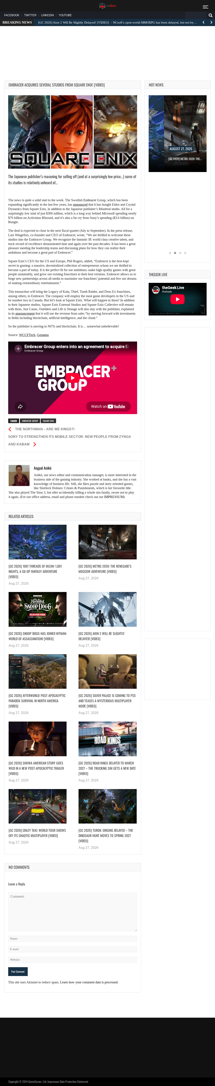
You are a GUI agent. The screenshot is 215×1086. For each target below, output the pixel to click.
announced (80, 204)
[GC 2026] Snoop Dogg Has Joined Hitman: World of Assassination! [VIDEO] (38, 636)
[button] (170, 253)
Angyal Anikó (42, 468)
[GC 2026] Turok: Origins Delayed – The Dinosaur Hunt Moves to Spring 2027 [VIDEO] (106, 835)
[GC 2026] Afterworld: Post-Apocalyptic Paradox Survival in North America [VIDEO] (37, 701)
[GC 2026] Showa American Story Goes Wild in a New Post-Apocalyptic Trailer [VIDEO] (36, 768)
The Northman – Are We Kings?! (45, 429)
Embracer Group (30, 420)
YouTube (65, 15)
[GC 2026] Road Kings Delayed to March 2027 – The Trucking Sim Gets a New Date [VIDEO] (107, 768)
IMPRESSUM (114, 497)
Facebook (11, 15)
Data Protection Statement (74, 1081)
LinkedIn (47, 15)
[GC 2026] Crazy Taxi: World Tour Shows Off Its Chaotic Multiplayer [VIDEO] (37, 833)
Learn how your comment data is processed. (89, 982)
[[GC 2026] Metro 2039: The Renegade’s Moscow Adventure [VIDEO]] (107, 542)
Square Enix (48, 420)
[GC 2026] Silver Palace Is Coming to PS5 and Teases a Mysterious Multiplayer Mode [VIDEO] (107, 701)
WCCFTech (27, 335)
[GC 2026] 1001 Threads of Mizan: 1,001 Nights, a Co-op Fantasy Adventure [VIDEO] (35, 571)
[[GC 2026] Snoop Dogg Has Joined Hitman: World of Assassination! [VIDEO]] (38, 609)
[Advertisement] (107, 42)
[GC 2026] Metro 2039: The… (185, 158)
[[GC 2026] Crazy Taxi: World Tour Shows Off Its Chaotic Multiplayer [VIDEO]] (38, 806)
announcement (25, 313)
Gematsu (43, 335)
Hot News (156, 84)
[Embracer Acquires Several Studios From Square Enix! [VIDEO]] (72, 132)
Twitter (30, 15)
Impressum (53, 1081)
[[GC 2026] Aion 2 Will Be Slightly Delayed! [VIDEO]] (107, 609)
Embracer (89, 200)
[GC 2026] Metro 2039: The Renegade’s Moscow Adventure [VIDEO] (105, 569)
